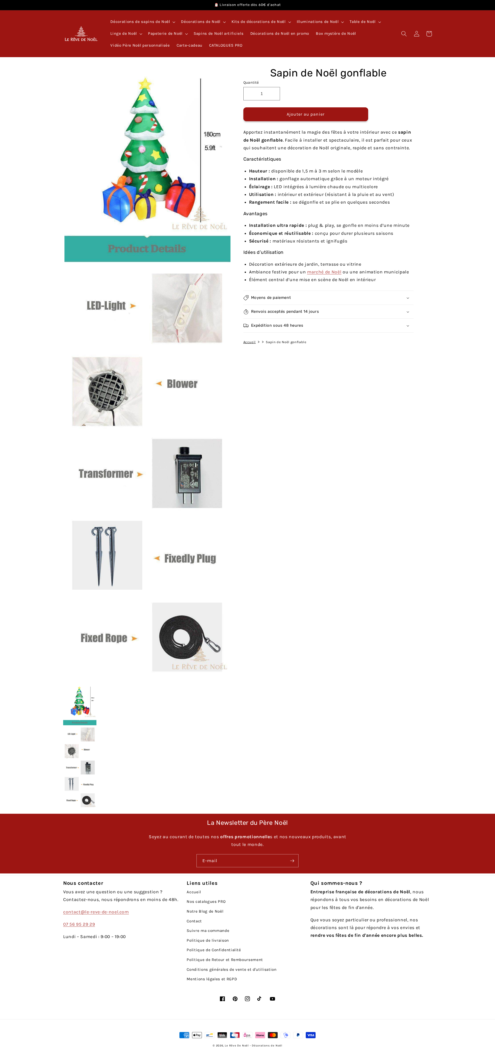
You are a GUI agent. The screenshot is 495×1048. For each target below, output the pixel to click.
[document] (146, 372)
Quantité (251, 82)
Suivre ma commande (208, 930)
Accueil (249, 342)
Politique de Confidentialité (214, 950)
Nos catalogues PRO (206, 901)
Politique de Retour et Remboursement (225, 959)
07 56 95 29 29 (79, 924)
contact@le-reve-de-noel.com (96, 911)
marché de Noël (324, 271)
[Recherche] (404, 34)
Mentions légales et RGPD (212, 979)
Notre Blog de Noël (205, 911)
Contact (194, 921)
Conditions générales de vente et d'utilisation (231, 969)
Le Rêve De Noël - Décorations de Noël (253, 1045)
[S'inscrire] (292, 861)
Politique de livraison (208, 940)
